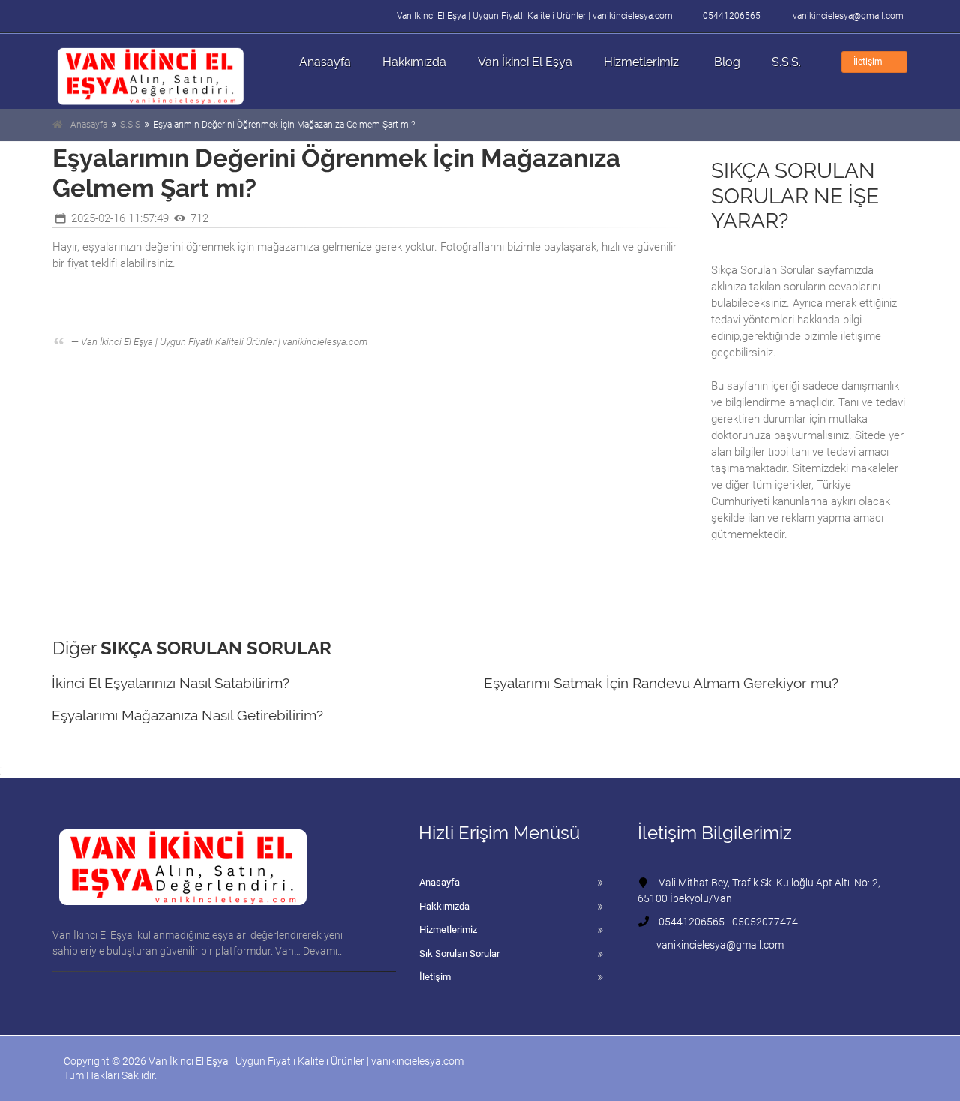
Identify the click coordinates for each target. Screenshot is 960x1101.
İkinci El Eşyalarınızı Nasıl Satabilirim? (171, 683)
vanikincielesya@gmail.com (848, 16)
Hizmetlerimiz (641, 62)
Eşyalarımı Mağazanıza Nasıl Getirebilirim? (187, 715)
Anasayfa (325, 62)
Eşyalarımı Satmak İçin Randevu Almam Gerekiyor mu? (661, 683)
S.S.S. (786, 62)
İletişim (868, 61)
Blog (727, 62)
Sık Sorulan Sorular (459, 953)
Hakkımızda (414, 62)
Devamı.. (322, 951)
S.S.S (130, 124)
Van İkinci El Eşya (525, 62)
